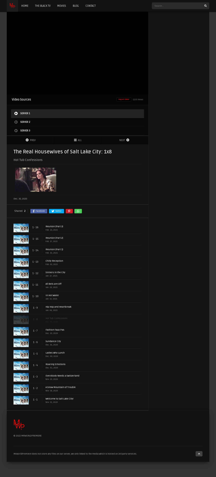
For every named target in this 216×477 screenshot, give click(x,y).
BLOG (76, 6)
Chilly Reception (54, 260)
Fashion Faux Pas (55, 329)
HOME (24, 6)
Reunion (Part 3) (54, 226)
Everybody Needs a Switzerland (62, 375)
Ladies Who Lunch (55, 352)
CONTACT (91, 6)
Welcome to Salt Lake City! (59, 398)
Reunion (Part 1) (54, 249)
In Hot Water (52, 295)
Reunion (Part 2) (54, 237)
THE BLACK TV (42, 6)
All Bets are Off (53, 283)
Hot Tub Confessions (57, 318)
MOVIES (61, 6)
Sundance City (53, 341)
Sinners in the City (55, 272)
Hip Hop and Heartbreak (58, 306)
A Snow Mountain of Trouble (61, 387)
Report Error (123, 99)
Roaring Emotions (55, 364)
